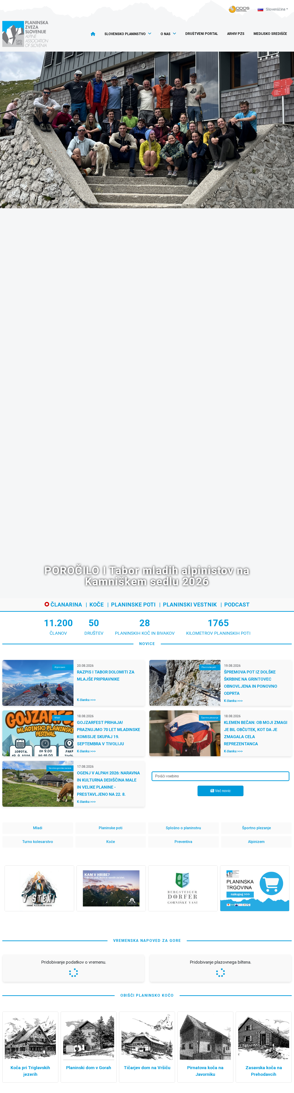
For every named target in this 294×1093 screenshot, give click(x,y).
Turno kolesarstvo (37, 842)
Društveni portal (201, 34)
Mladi (37, 828)
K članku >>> (86, 700)
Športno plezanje (256, 828)
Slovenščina (275, 9)
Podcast (237, 604)
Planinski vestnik (190, 604)
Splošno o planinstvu (183, 828)
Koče (96, 604)
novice (147, 644)
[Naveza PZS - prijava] (239, 9)
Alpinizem (256, 842)
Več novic (222, 791)
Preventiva (183, 842)
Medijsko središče (270, 34)
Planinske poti (133, 604)
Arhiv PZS (235, 34)
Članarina (65, 604)
